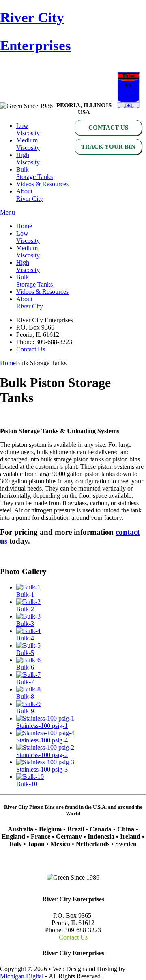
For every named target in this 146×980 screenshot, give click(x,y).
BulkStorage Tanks (34, 173)
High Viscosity (28, 158)
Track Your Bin (108, 146)
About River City (29, 195)
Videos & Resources (42, 184)
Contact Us (108, 127)
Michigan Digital (21, 976)
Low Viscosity (28, 129)
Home (24, 226)
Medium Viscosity (28, 144)
